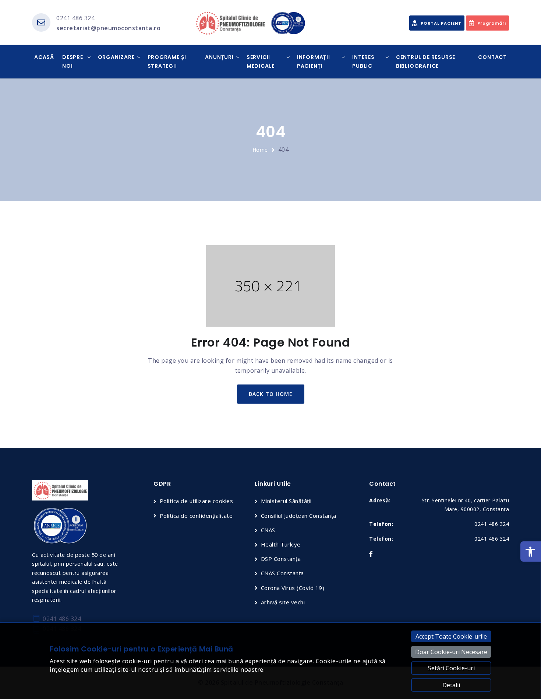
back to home (271, 393)
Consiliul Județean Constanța (298, 515)
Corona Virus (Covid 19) (292, 587)
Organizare (116, 57)
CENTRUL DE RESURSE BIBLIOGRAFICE (425, 61)
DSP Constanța (281, 558)
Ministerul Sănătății (286, 501)
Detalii (451, 685)
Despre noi (72, 61)
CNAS (268, 530)
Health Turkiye (281, 544)
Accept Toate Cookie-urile (451, 636)
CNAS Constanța (282, 573)
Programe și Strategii (167, 61)
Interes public (363, 61)
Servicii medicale (261, 61)
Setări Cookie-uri (451, 668)
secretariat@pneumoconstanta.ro (108, 28)
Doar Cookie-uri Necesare (451, 652)
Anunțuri (219, 57)
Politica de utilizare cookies (196, 501)
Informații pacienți (313, 61)
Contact (492, 57)
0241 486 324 (75, 18)
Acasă (44, 57)
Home (260, 149)
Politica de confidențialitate (196, 515)
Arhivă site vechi (283, 602)
